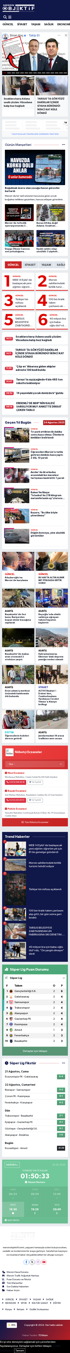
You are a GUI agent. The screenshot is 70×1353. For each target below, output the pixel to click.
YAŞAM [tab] (46, 264)
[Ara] (5, 17)
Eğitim (9, 732)
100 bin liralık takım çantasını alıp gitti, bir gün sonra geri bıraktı (56, 303)
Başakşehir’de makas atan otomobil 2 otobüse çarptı (17, 657)
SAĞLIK (48, 24)
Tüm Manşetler (15, 1283)
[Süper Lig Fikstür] (63, 1063)
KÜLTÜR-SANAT (40, 1303)
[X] (32, 1262)
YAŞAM (35, 24)
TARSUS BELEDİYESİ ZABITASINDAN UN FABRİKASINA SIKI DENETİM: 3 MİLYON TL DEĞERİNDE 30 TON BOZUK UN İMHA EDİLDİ (24, 322)
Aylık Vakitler (13, 1220)
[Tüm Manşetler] (63, 145)
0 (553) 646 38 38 (16, 782)
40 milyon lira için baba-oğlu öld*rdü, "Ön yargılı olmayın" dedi (58, 322)
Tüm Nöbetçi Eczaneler (36, 822)
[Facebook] (26, 1262)
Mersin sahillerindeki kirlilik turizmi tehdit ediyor (57, 284)
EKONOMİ (10, 1303)
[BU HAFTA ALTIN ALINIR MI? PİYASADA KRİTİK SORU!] (52, 561)
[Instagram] (38, 1262)
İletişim (20, 1309)
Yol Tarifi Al (36, 782)
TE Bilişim (43, 1335)
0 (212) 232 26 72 (16, 800)
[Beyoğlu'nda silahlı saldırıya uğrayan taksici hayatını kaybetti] (52, 598)
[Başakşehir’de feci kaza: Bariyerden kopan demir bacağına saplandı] (18, 598)
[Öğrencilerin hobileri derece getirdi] (18, 719)
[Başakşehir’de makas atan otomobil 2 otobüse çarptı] (18, 637)
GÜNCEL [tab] (13, 264)
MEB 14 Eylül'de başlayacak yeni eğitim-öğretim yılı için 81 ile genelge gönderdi (22, 284)
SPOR (24, 1303)
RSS (13, 1325)
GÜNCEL (7, 24)
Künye (8, 1309)
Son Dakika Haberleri (18, 1286)
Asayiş (9, 611)
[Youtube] (44, 1262)
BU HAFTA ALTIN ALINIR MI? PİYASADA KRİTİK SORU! (51, 580)
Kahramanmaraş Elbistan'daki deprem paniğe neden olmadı (50, 657)
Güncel (17, 276)
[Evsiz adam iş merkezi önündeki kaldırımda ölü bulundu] (18, 674)
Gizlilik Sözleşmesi (39, 1309)
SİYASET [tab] (30, 264)
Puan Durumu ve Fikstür (19, 1279)
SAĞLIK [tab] (62, 264)
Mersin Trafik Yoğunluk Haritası (23, 1275)
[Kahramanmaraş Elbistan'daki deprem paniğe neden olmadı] (52, 637)
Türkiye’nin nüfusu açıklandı (21, 303)
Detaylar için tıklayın (35, 1051)
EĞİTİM (57, 1303)
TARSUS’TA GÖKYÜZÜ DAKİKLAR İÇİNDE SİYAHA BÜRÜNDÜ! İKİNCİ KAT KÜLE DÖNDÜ (39, 353)
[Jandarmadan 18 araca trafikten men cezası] (52, 719)
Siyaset (43, 687)
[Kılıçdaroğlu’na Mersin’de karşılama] (18, 561)
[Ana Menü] (9, 17)
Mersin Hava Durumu (17, 1272)
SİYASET (22, 24)
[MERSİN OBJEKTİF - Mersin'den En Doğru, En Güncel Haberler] (34, 8)
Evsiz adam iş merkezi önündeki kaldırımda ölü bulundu (17, 694)
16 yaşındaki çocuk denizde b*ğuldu (39, 393)
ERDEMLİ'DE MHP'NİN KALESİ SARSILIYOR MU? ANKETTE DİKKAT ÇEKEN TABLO (39, 407)
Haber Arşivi (13, 1290)
